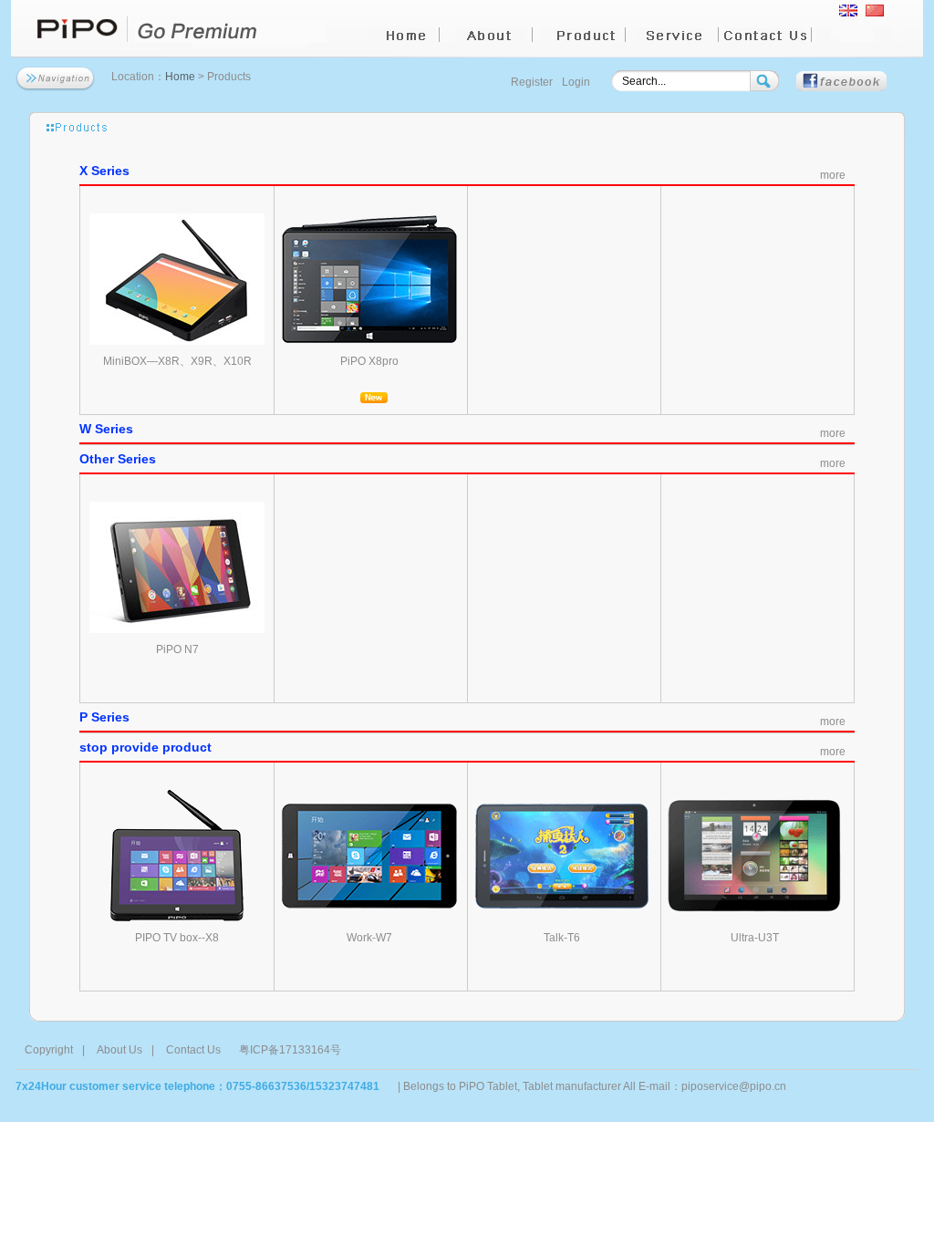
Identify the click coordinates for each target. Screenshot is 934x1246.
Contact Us (193, 1050)
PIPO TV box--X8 (177, 937)
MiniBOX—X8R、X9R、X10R (177, 361)
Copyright (49, 1050)
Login (576, 82)
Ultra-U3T (755, 937)
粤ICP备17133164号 (290, 1050)
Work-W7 (369, 937)
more (833, 175)
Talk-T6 (562, 937)
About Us (119, 1050)
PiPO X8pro (369, 361)
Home (180, 76)
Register (532, 82)
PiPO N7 (177, 649)
